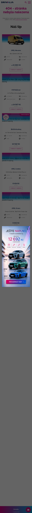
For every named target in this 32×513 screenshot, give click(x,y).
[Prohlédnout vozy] (16, 256)
